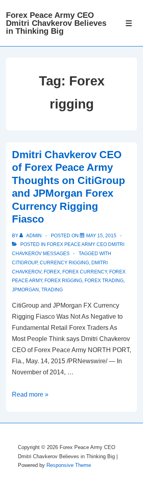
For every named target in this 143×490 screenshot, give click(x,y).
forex (52, 272)
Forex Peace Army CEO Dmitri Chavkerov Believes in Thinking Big (56, 23)
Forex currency (84, 272)
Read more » (30, 394)
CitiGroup (24, 262)
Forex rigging (63, 280)
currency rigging (64, 262)
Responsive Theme (68, 465)
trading (52, 289)
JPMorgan (25, 289)
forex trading (104, 280)
